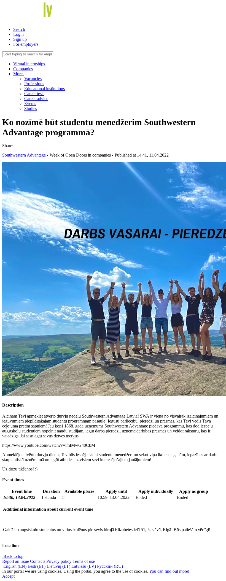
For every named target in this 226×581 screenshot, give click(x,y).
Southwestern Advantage (24, 155)
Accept (8, 576)
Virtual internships (29, 63)
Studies (30, 108)
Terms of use (83, 561)
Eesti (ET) (36, 566)
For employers (25, 44)
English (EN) (15, 566)
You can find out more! (169, 571)
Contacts (37, 561)
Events (30, 103)
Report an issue (15, 561)
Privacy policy (58, 561)
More (18, 73)
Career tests (34, 93)
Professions (34, 83)
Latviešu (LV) (83, 566)
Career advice (36, 98)
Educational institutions (44, 88)
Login (18, 34)
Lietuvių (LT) (58, 566)
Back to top (12, 556)
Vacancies (33, 78)
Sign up (20, 39)
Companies (23, 68)
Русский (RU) (110, 566)
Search (19, 29)
